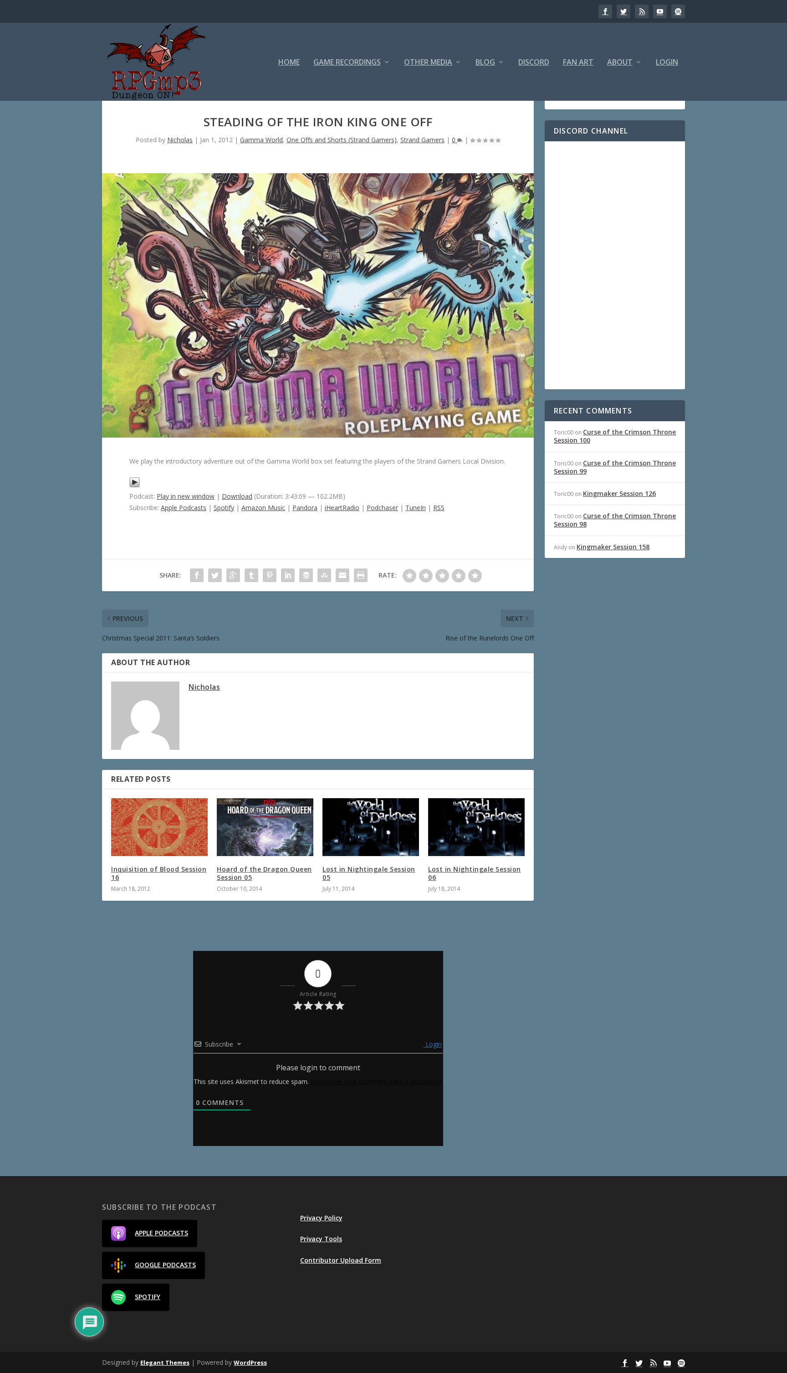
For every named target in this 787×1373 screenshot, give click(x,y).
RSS (439, 507)
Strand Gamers (422, 139)
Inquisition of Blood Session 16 (158, 873)
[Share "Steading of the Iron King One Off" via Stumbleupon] (324, 575)
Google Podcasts (165, 1264)
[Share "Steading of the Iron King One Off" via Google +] (233, 575)
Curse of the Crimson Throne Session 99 (615, 467)
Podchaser (382, 507)
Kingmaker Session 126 (619, 493)
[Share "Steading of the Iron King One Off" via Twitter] (215, 575)
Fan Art (578, 62)
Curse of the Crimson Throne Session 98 (615, 519)
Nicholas (180, 139)
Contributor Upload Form (340, 1260)
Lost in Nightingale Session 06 (474, 873)
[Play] (134, 485)
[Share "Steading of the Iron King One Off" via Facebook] (197, 575)
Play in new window (186, 496)
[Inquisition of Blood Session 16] (159, 827)
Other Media (428, 62)
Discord (533, 62)
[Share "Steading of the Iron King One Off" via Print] (361, 575)
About (620, 62)
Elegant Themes (164, 1362)
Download (237, 496)
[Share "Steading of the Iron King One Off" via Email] (342, 575)
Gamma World (261, 139)
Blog (485, 62)
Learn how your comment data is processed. (377, 1081)
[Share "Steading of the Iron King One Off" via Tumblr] (251, 575)
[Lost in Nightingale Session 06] (476, 827)
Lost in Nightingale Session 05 (368, 873)
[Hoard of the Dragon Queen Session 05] (265, 827)
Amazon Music (263, 507)
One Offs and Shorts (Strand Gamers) (341, 139)
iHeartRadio (342, 507)
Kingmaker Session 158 (613, 546)
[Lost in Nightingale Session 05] (370, 827)
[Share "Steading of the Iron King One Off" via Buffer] (306, 575)
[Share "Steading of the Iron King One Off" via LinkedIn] (288, 575)
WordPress (250, 1362)
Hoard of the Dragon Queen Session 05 (264, 873)
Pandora (304, 507)
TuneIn (415, 507)
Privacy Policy (321, 1217)
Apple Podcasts (183, 507)
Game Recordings (347, 62)
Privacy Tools (321, 1238)
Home (289, 62)
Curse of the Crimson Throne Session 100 (615, 436)
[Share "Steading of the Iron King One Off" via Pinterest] (270, 575)
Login (667, 62)
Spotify (224, 507)
